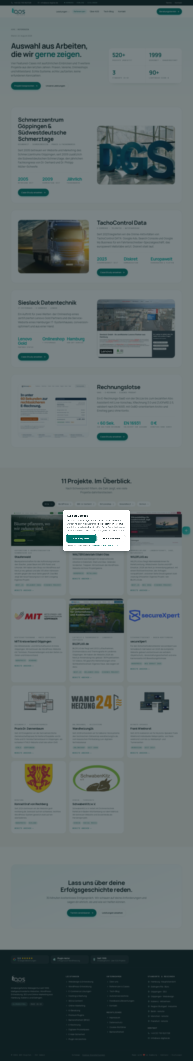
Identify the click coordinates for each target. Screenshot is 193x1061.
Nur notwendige (111, 538)
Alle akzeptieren (81, 538)
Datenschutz (112, 545)
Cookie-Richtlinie (99, 545)
